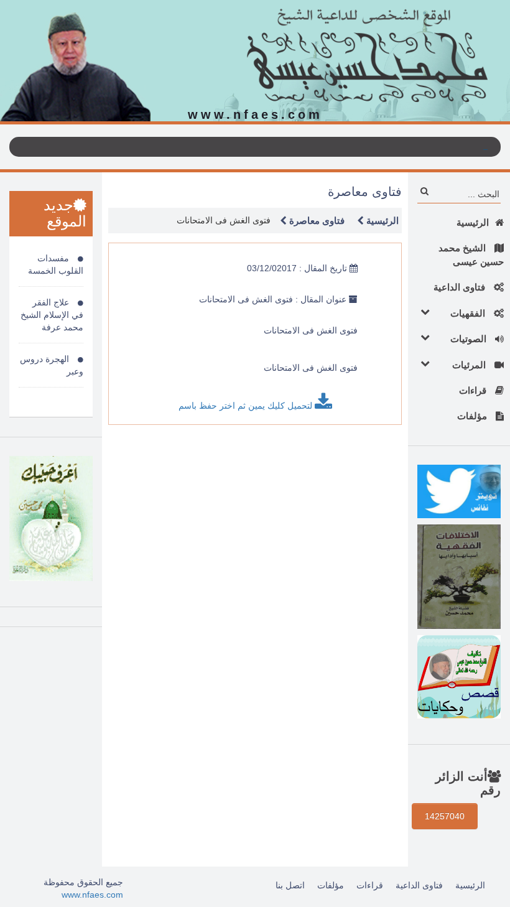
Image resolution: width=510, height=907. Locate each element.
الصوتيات (469, 338)
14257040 (445, 816)
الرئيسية (473, 222)
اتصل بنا (290, 885)
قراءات (474, 390)
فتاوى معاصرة (316, 220)
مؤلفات (473, 416)
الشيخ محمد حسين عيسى (471, 254)
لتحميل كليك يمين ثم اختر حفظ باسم (246, 406)
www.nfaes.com (92, 895)
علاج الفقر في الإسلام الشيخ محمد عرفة (52, 314)
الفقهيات (469, 313)
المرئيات (470, 365)
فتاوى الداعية (461, 287)
